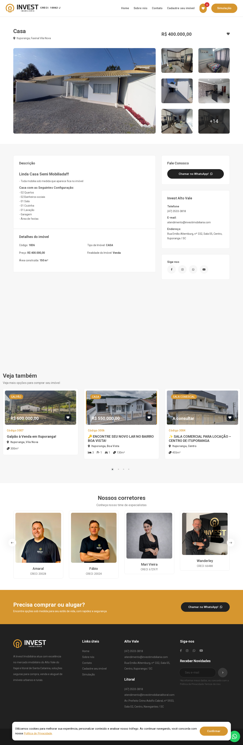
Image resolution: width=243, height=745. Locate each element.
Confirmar (213, 731)
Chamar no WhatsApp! (194, 174)
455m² (176, 452)
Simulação (88, 674)
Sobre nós (88, 657)
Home (85, 651)
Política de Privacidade (192, 684)
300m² (14, 448)
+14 (214, 121)
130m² (120, 452)
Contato (87, 662)
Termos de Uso (212, 684)
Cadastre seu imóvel (94, 668)
